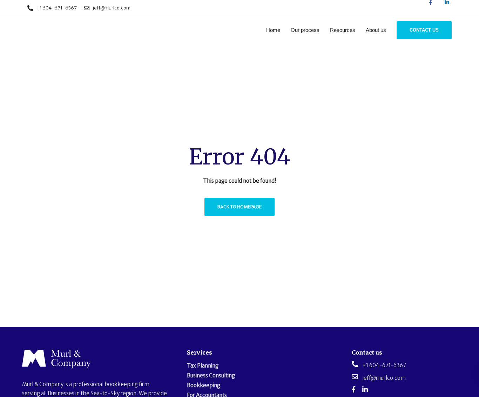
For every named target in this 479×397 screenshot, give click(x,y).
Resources (342, 30)
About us (376, 30)
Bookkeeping (203, 385)
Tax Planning (202, 365)
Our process (305, 30)
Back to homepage (239, 207)
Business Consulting (211, 375)
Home (273, 30)
